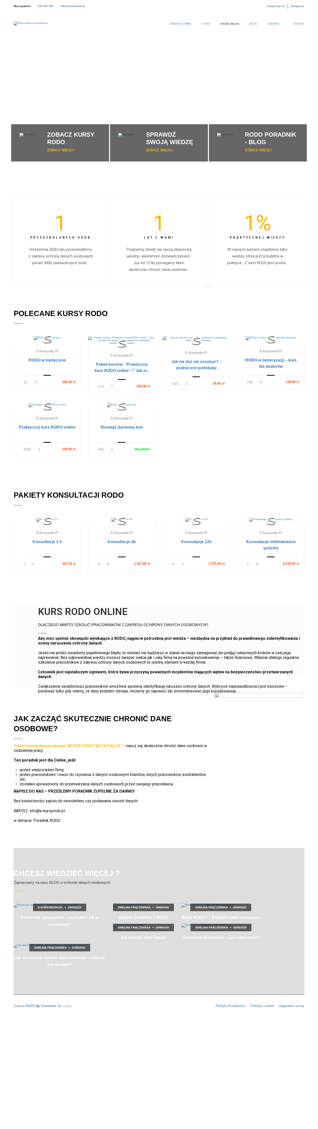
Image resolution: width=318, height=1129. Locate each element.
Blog (253, 23)
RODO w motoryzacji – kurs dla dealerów (271, 363)
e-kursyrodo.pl (47, 351)
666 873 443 (45, 6)
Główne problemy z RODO (143, 917)
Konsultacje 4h (122, 542)
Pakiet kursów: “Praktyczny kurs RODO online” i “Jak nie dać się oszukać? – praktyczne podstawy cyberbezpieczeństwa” (122, 368)
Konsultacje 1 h (47, 542)
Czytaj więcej (47, 338)
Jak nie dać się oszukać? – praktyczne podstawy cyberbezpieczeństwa (196, 365)
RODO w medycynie (47, 360)
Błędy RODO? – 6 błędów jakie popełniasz (220, 917)
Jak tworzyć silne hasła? (143, 937)
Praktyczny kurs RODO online (47, 427)
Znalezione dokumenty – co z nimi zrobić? (220, 937)
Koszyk (299, 23)
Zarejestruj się (276, 6)
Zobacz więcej (60, 150)
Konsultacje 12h (196, 542)
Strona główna (180, 23)
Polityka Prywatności (231, 1006)
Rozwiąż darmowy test (122, 427)
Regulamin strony (291, 1006)
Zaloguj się (297, 6)
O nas (206, 23)
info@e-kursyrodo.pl (72, 6)
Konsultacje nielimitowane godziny (271, 545)
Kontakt (273, 23)
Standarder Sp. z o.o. (56, 1006)
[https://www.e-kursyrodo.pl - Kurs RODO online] (30, 26)
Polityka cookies (263, 1006)
